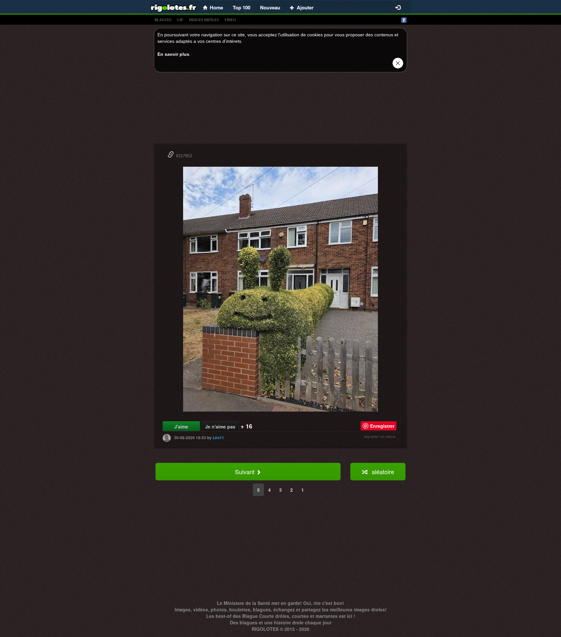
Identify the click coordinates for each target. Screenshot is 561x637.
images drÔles (204, 20)
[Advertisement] (280, 109)
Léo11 (218, 437)
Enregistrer (382, 426)
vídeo (230, 20)
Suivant (245, 471)
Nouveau (270, 7)
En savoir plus (173, 54)
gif (180, 20)
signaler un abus (379, 436)
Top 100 (241, 7)
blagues (163, 20)
